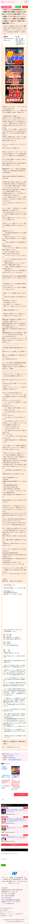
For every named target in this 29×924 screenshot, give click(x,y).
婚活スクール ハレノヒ (12, 754)
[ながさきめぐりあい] (8, 2)
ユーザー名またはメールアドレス (9, 853)
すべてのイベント (14, 844)
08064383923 (12, 757)
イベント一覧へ (21, 794)
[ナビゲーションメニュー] (26, 2)
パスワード (4, 859)
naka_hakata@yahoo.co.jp (14, 759)
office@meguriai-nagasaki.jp (13, 899)
